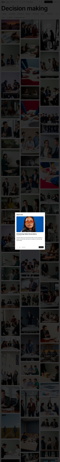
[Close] (43, 213)
